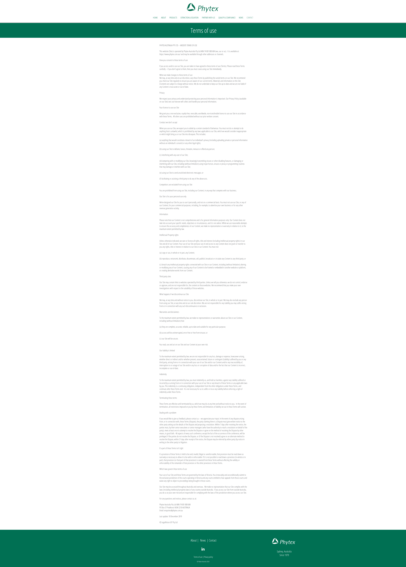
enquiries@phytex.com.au (173, 510)
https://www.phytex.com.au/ (169, 54)
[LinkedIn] (203, 549)
